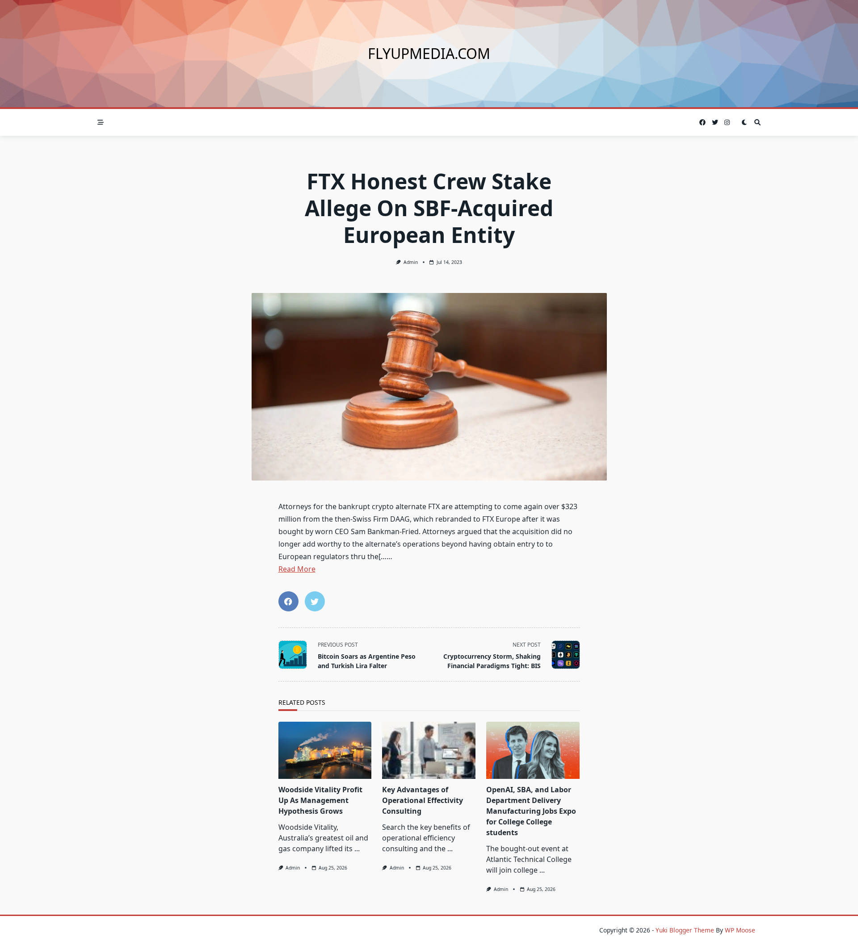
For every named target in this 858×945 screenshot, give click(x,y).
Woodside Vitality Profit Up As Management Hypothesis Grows (320, 800)
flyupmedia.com (429, 53)
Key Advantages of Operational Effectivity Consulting (422, 800)
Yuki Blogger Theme (685, 930)
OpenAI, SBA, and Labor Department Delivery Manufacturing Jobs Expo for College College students (531, 811)
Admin (411, 262)
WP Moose (740, 930)
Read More (296, 569)
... (357, 848)
